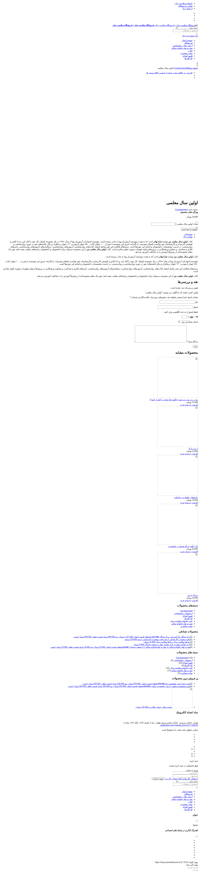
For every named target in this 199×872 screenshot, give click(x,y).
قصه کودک (188, 56)
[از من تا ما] (177, 446)
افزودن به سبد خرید (189, 229)
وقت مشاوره (187, 53)
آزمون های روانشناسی (182, 45)
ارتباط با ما (188, 8)
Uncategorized (180, 68)
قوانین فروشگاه (185, 6)
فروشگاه (188, 43)
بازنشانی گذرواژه (190, 778)
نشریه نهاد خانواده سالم (182, 48)
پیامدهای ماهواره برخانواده (186, 497)
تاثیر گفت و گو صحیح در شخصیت (183, 546)
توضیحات (188, 234)
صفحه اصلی (187, 40)
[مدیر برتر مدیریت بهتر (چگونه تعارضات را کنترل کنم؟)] (177, 397)
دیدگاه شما (192, 342)
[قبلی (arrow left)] (197, 870)
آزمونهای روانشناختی (183, 613)
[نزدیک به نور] (177, 592)
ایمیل (195, 307)
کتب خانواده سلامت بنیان (181, 621)
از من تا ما (193, 448)
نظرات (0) (188, 237)
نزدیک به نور (192, 595)
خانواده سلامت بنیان (183, 3)
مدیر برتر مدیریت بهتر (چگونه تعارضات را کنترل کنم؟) (174, 399)
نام (196, 302)
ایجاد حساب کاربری (173, 778)
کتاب (190, 51)
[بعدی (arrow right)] (194, 870)
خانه (196, 68)
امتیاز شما (193, 322)
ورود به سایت (158, 779)
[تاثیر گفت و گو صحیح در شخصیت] (177, 544)
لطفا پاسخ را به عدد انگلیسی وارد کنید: (181, 312)
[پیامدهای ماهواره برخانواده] (177, 495)
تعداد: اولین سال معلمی (187, 224)
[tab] (97, 234)
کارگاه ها (189, 58)
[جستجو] (197, 33)
